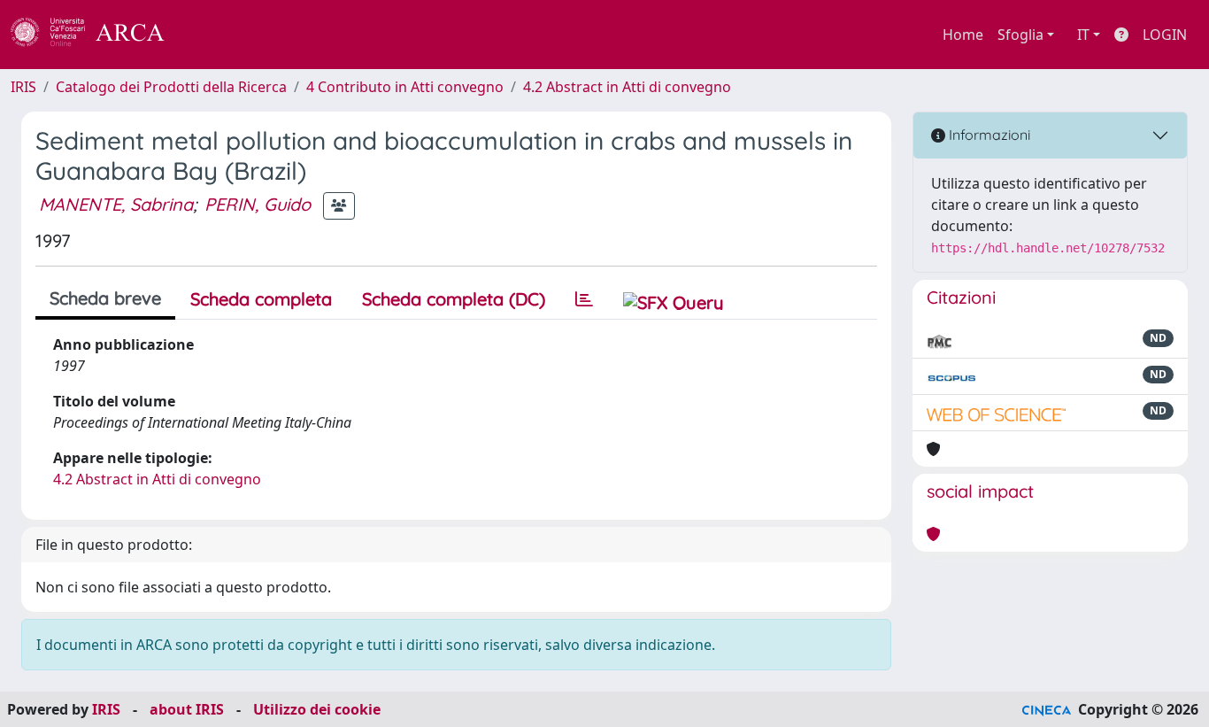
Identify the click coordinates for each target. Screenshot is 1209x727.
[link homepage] (97, 34)
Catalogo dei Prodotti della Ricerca (171, 87)
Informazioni (987, 134)
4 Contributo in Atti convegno (405, 87)
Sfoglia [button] (1020, 34)
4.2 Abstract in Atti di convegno (627, 87)
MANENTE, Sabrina (116, 204)
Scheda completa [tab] (261, 299)
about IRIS (187, 709)
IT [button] (1083, 34)
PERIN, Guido (257, 204)
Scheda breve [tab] (105, 298)
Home (963, 34)
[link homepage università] (212, 34)
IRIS (23, 87)
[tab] (584, 299)
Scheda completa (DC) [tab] (453, 299)
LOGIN (1165, 34)
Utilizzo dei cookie (317, 709)
